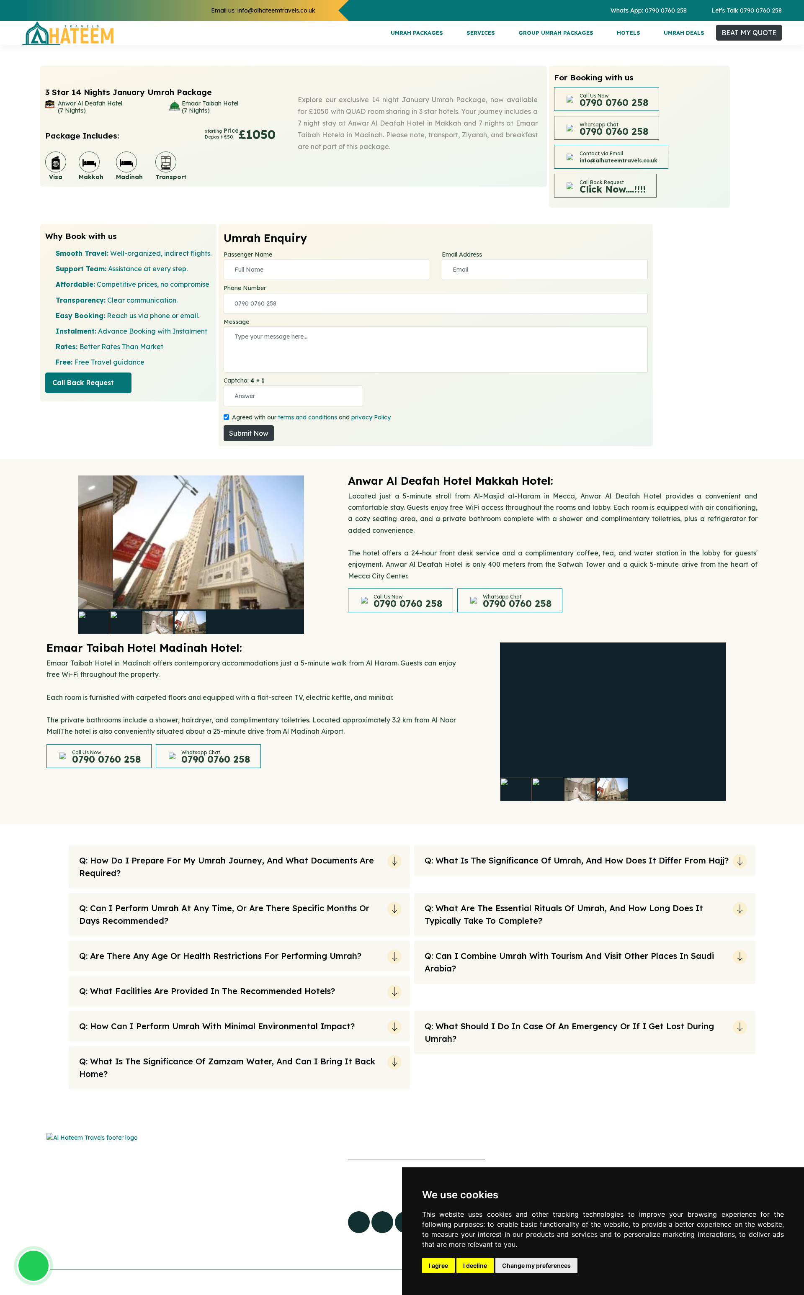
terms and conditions (307, 417)
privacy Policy (371, 417)
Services (480, 32)
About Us (241, 1199)
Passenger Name (248, 254)
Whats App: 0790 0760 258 (649, 10)
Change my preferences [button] (536, 1265)
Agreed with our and (311, 417)
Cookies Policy (250, 1216)
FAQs (235, 1165)
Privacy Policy (250, 1233)
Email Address (462, 254)
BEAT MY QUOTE (749, 32)
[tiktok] (382, 1222)
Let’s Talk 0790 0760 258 (746, 10)
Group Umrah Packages (555, 32)
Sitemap (241, 1182)
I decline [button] (475, 1265)
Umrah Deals (684, 32)
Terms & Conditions (258, 1250)
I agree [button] (438, 1265)
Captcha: (244, 380)
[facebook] (359, 1222)
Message (236, 322)
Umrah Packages (417, 32)
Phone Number (245, 288)
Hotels (628, 32)
